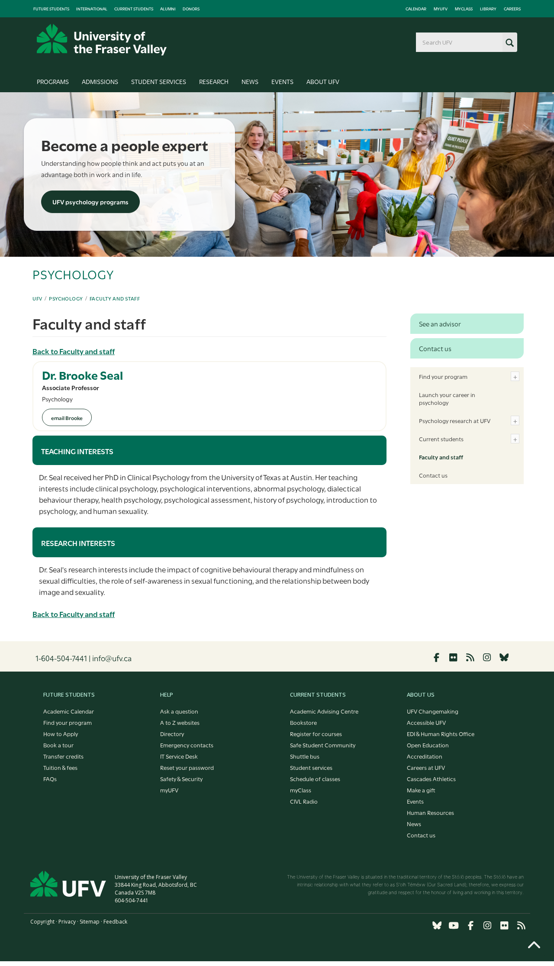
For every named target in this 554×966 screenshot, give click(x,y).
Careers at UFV (426, 767)
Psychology (66, 298)
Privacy (67, 921)
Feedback (115, 921)
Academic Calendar (68, 711)
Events (282, 81)
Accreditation (424, 756)
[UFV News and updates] (521, 925)
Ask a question (179, 711)
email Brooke (67, 417)
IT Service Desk (179, 756)
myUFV (441, 9)
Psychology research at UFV (454, 420)
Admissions (100, 81)
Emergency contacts (186, 744)
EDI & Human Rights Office (440, 733)
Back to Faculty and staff (73, 351)
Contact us (433, 475)
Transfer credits (63, 756)
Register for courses (316, 733)
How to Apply (60, 733)
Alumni (168, 9)
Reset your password (187, 767)
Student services (311, 767)
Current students (441, 438)
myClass (464, 9)
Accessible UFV (426, 722)
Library (488, 9)
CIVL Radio (304, 801)
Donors (191, 9)
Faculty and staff (115, 298)
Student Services (158, 81)
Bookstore (303, 722)
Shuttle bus (304, 756)
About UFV (322, 81)
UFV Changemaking (432, 711)
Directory (172, 733)
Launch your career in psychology (447, 398)
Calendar (416, 9)
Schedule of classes (315, 778)
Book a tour (58, 744)
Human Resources (430, 812)
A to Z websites (180, 722)
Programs (53, 81)
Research (214, 81)
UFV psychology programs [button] (90, 201)
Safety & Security (181, 778)
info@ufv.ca (112, 657)
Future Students (51, 9)
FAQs (50, 778)
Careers (512, 9)
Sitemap (90, 921)
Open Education (428, 744)
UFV (37, 298)
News (250, 81)
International (91, 9)
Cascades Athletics (431, 778)
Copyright (42, 921)
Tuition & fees (60, 767)
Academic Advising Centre (324, 711)
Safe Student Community (322, 744)
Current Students (133, 9)
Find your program (443, 376)
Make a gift (421, 789)
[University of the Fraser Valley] (102, 39)
